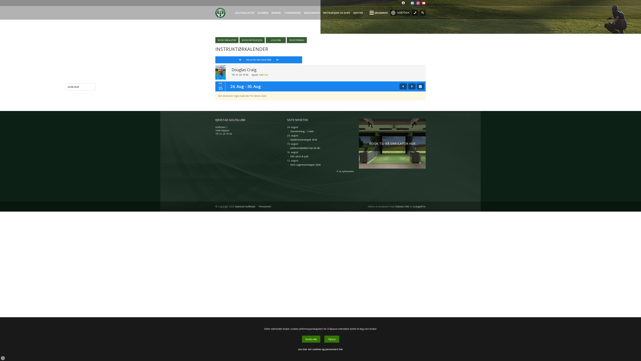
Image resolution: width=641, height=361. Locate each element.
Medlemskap (312, 12)
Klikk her (263, 74)
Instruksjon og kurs (336, 12)
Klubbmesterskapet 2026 (303, 139)
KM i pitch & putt (299, 156)
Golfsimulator (244, 12)
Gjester (358, 12)
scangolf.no (419, 206)
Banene (276, 12)
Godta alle (311, 339)
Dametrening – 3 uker (302, 131)
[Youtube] (424, 3)
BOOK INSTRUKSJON (252, 40)
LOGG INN (276, 40)
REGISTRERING (296, 40)
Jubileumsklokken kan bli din (305, 148)
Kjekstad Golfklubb (245, 206)
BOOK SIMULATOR (227, 40)
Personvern (265, 206)
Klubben (263, 12)
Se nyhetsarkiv (346, 171)
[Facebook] (412, 3)
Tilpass (332, 339)
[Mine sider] (404, 3)
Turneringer (292, 12)
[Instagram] (418, 3)
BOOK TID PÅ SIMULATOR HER (392, 143)
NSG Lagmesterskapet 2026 (305, 164)
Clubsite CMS (402, 206)
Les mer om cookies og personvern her (320, 349)
